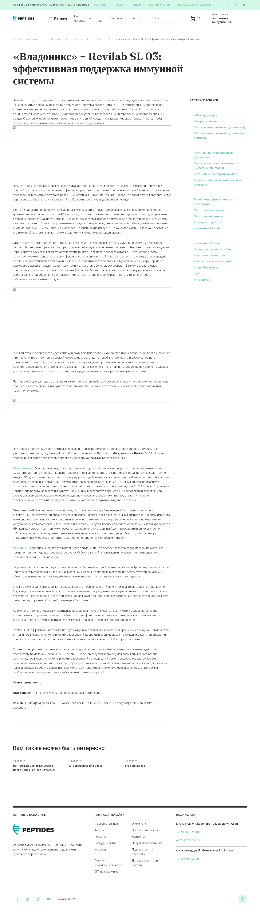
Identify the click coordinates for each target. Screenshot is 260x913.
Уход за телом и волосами (212, 261)
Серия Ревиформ (206, 267)
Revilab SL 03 (22, 548)
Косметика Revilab (207, 228)
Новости (120, 5)
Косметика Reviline (207, 243)
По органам (79, 18)
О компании (140, 823)
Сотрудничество (159, 5)
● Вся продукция (205, 115)
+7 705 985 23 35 (188, 859)
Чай (196, 273)
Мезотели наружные (208, 216)
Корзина (100, 836)
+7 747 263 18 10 (188, 840)
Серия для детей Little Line (213, 249)
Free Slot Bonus (135, 765)
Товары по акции (206, 121)
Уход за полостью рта (209, 255)
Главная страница (106, 823)
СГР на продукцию (106, 871)
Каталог (99, 830)
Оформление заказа (145, 830)
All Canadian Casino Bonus (86, 765)
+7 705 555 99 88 (188, 832)
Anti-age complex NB (208, 222)
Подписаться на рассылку (194, 5)
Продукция (100, 5)
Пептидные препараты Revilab (215, 174)
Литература (202, 279)
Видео (137, 5)
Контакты (116, 18)
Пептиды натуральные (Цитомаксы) (219, 127)
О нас (100, 18)
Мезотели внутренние (209, 210)
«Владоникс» (22, 468)
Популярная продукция (147, 843)
